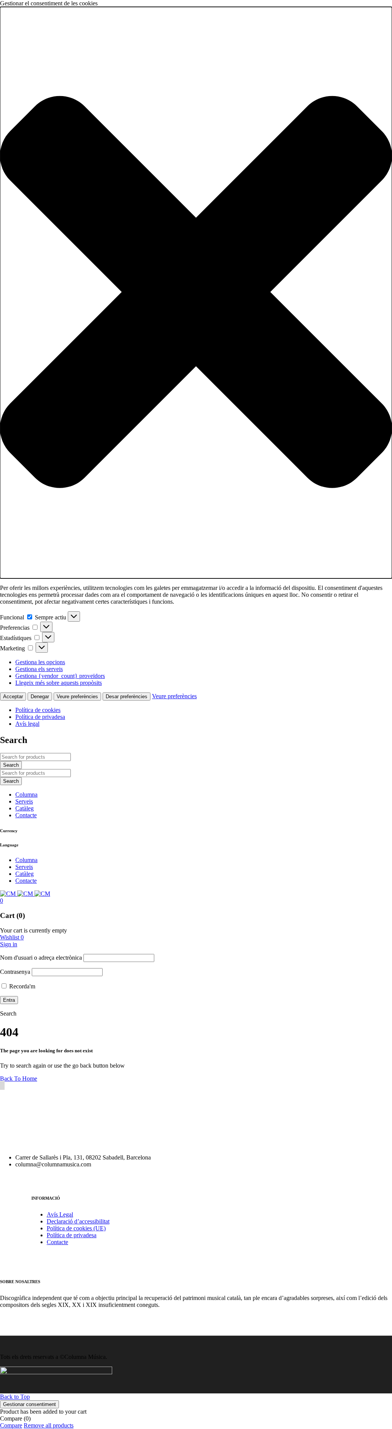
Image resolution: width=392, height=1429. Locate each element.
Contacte (57, 1242)
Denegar (40, 696)
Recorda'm (21, 986)
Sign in (8, 944)
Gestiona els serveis (39, 669)
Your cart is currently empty (33, 930)
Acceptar (13, 696)
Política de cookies (37, 710)
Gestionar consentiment (29, 1404)
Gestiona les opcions (40, 662)
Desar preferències (126, 696)
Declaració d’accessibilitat (78, 1221)
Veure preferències (77, 696)
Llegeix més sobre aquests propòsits (58, 682)
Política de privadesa (40, 717)
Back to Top (15, 1396)
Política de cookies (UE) (76, 1228)
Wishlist (12, 937)
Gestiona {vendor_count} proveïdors (60, 676)
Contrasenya (15, 971)
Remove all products (49, 1425)
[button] (196, 292)
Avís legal (27, 723)
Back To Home (18, 1078)
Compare (11, 1425)
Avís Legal (60, 1214)
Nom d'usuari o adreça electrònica (41, 957)
